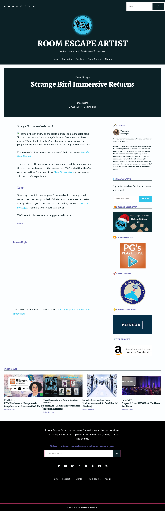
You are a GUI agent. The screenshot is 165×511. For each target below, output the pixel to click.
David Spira (82, 103)
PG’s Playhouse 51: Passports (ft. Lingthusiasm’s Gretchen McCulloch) (23, 405)
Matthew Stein (88, 409)
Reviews (66, 400)
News (124, 400)
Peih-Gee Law (9, 409)
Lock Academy (94, 400)
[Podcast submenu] (71, 59)
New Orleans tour (64, 172)
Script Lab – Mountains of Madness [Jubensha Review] (61, 407)
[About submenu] (111, 59)
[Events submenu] (83, 59)
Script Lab (47, 402)
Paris (102, 400)
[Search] (158, 6)
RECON (130, 400)
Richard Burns (127, 409)
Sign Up (145, 199)
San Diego (74, 400)
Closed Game (48, 400)
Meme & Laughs (82, 77)
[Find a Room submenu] (100, 59)
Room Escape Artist (82, 43)
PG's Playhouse (10, 400)
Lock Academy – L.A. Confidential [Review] (100, 405)
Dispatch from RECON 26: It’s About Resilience (141, 405)
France (85, 400)
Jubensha (58, 400)
